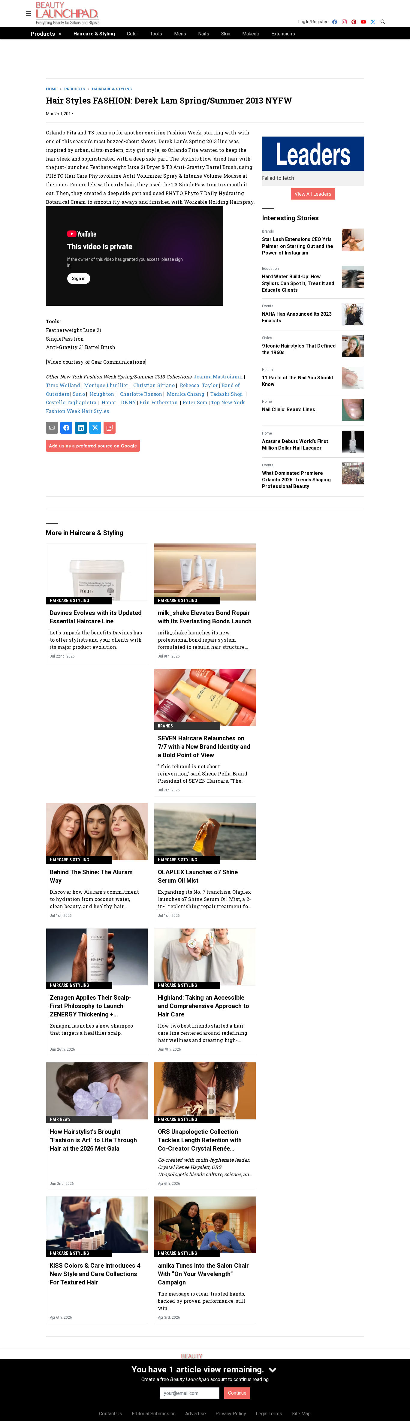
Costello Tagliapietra (71, 402)
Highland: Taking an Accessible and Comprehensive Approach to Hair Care (203, 1006)
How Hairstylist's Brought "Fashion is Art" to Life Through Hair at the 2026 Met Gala (93, 1140)
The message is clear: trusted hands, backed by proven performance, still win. (202, 1300)
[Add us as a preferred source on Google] (110, 428)
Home (51, 89)
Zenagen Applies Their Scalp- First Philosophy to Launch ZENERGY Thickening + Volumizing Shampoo (90, 1006)
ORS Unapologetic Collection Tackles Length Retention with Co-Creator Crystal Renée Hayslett (200, 1140)
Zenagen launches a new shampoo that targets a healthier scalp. (91, 1029)
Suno (79, 394)
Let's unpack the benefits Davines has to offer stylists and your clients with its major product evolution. (96, 639)
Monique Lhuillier (106, 385)
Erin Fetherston (159, 402)
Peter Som (194, 402)
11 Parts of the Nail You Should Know (297, 381)
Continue (237, 1393)
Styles (267, 338)
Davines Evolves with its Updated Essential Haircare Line (96, 617)
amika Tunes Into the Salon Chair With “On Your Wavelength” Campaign (203, 1274)
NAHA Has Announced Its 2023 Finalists (297, 317)
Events (267, 306)
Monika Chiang (185, 394)
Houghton (102, 394)
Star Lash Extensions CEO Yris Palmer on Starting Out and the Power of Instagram (297, 246)
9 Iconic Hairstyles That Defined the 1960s (299, 349)
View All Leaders (313, 194)
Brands (268, 231)
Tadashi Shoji (226, 394)
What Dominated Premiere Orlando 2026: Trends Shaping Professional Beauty (296, 479)
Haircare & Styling (112, 89)
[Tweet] (95, 428)
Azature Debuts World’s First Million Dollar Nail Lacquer (295, 444)
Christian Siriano (154, 385)
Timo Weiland (63, 385)
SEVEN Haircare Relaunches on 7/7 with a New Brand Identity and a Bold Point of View (204, 747)
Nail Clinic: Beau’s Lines (288, 409)
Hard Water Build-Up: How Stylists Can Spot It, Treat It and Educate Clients (298, 283)
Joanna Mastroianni (218, 376)
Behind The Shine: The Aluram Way (91, 876)
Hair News (60, 1119)
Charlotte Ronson (141, 394)
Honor (109, 402)
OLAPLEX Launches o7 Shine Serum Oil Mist (198, 876)
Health (267, 370)
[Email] (52, 428)
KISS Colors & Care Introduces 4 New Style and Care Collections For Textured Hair (95, 1274)
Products (74, 89)
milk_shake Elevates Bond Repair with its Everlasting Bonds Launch (205, 617)
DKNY (129, 402)
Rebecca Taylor (199, 385)
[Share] (66, 428)
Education (270, 268)
